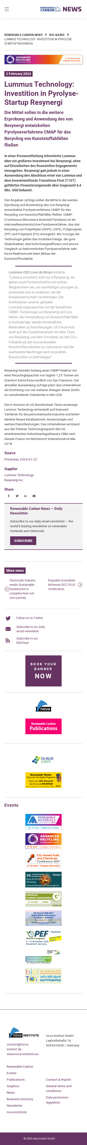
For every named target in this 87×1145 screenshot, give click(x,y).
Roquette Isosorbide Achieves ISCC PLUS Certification (61, 585)
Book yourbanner (43, 671)
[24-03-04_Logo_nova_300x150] (43, 714)
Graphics (13, 1086)
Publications (16, 1079)
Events (11, 1073)
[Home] (61, 9)
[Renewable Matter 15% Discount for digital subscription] (43, 787)
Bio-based (57, 35)
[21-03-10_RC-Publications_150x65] (43, 733)
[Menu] (12, 9)
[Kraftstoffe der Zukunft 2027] (43, 963)
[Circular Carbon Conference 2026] (43, 905)
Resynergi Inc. (14, 480)
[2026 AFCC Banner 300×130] (43, 925)
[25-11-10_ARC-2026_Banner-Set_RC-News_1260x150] (43, 63)
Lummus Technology (19, 475)
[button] (8, 496)
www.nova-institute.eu (22, 1054)
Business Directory (20, 1099)
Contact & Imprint (58, 1079)
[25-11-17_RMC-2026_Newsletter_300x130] (43, 828)
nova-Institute (17, 1112)
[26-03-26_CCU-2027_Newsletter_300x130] (43, 867)
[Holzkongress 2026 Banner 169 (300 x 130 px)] (43, 886)
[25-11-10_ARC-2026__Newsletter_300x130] (43, 848)
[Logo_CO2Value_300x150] (43, 767)
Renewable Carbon (20, 1066)
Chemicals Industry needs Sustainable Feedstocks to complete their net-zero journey (22, 589)
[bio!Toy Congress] (43, 983)
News (11, 1092)
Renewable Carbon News (23, 35)
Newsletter (14, 1105)
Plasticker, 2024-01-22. (21, 459)
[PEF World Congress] (43, 944)
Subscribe (23, 541)
